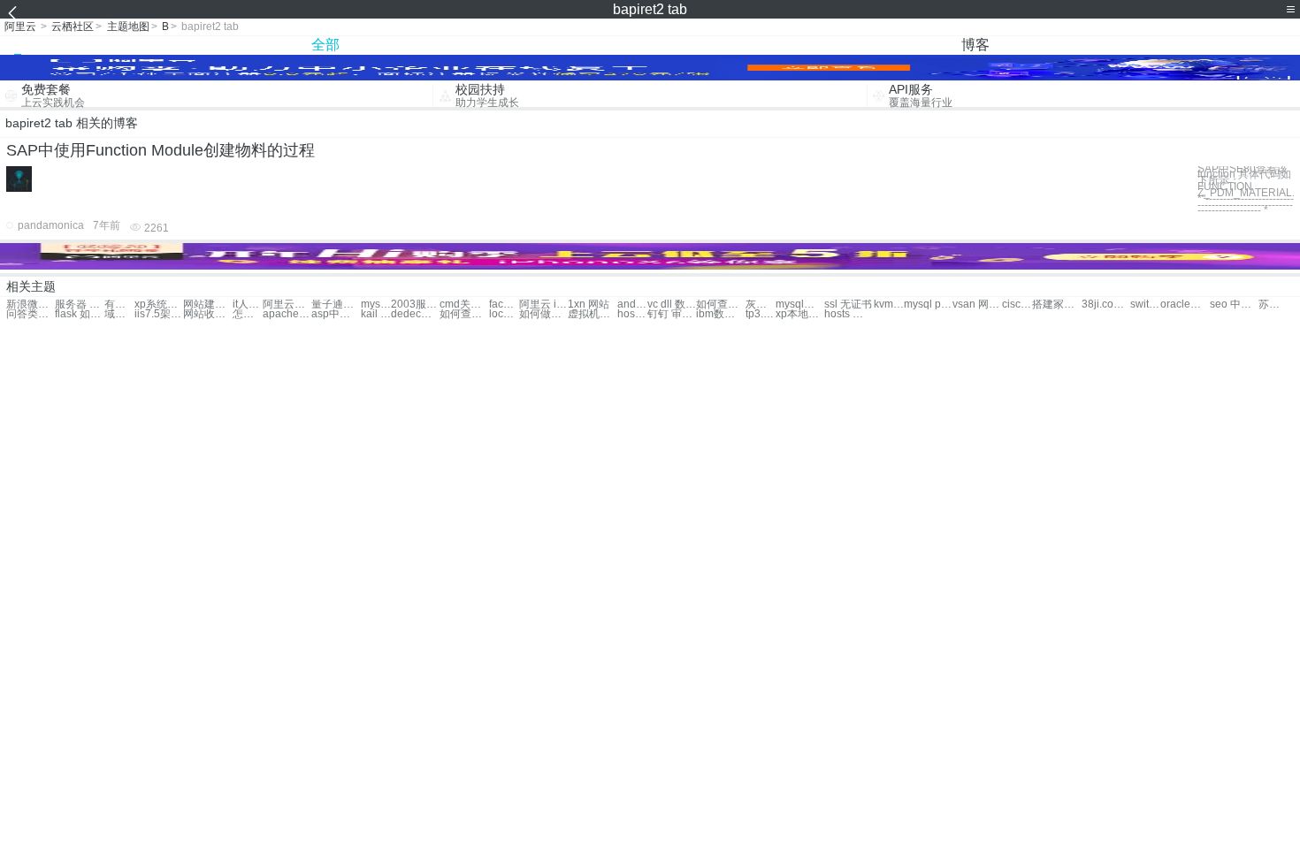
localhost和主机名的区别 (504, 314)
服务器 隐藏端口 (79, 304)
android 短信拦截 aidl (632, 304)
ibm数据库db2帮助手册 (720, 314)
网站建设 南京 (207, 304)
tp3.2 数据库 (761, 314)
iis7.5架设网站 (158, 314)
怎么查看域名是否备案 (248, 314)
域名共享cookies (119, 314)
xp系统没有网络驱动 (158, 304)
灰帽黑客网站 (761, 304)
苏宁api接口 (1273, 304)
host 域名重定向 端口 (632, 314)
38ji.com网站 (1106, 304)
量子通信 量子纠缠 (335, 304)
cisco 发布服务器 (1017, 304)
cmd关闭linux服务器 (464, 304)
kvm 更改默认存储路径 (889, 304)
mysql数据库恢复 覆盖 (376, 304)
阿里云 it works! (543, 304)
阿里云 (20, 26)
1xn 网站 (588, 304)
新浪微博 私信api (30, 304)
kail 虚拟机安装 (376, 314)
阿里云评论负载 (287, 304)
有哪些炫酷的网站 (119, 304)
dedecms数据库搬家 (415, 314)
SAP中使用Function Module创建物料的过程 (160, 150)
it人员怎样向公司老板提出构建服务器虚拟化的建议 (248, 304)
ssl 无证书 (848, 304)
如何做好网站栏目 (543, 314)
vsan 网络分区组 (976, 304)
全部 (325, 44)
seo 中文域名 (1234, 304)
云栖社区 (72, 26)
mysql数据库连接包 (800, 304)
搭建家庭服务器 (1056, 304)
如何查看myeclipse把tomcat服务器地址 (720, 304)
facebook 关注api (504, 304)
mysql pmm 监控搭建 (928, 304)
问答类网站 (30, 314)
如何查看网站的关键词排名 (464, 314)
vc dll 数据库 (671, 304)
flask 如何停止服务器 (79, 314)
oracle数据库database (1184, 304)
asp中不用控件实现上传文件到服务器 (335, 314)
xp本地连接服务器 (800, 314)
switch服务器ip (1145, 304)
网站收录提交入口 (207, 314)
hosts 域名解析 (848, 314)
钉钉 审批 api (671, 314)
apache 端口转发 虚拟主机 (287, 314)
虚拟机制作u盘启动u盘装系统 (592, 314)
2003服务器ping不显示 (415, 304)
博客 (975, 44)
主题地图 (128, 26)
